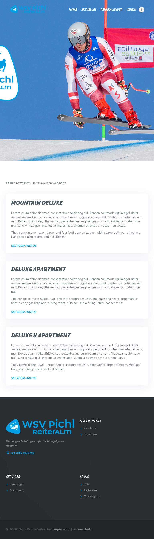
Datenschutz (82, 529)
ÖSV (87, 484)
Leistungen (17, 484)
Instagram (90, 434)
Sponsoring (17, 490)
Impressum (61, 529)
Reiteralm (90, 490)
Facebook (90, 428)
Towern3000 (92, 496)
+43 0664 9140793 (22, 452)
